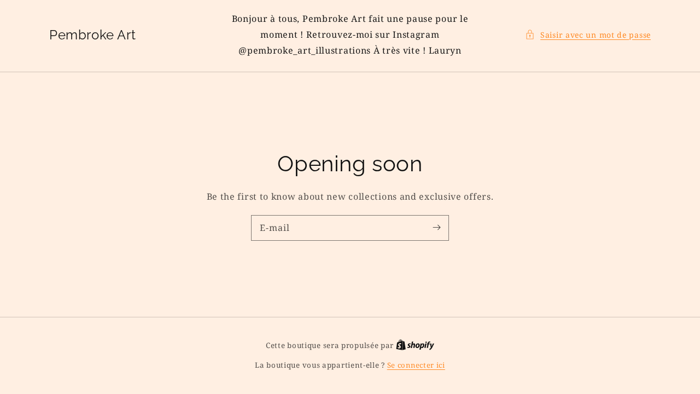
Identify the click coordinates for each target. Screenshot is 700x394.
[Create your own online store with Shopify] (415, 345)
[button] (588, 35)
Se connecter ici (416, 365)
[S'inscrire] (436, 228)
